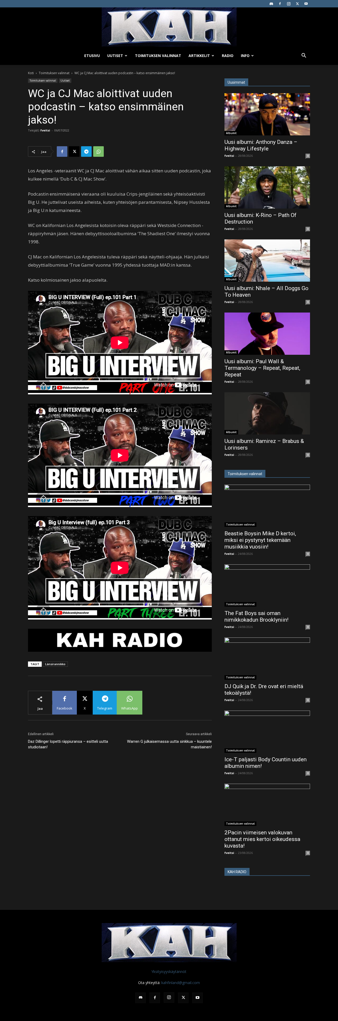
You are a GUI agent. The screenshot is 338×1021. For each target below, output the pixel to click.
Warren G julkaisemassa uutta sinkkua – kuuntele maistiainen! (169, 744)
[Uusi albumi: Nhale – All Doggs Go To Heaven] (267, 260)
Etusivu (92, 55)
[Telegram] (86, 151)
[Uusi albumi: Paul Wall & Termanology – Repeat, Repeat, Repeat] (267, 334)
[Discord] (271, 3)
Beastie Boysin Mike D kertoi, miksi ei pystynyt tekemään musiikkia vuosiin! (260, 540)
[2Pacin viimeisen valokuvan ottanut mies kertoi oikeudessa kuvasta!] (267, 805)
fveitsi (45, 130)
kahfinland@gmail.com (180, 982)
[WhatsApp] (98, 151)
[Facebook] (280, 3)
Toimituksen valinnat (158, 55)
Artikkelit (199, 55)
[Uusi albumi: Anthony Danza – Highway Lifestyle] (267, 114)
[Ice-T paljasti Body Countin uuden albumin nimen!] (267, 732)
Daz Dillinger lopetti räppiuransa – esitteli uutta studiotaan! (68, 744)
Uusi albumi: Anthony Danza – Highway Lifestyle (260, 145)
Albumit (231, 133)
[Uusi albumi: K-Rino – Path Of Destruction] (267, 187)
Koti (31, 73)
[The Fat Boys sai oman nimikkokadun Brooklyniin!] (267, 585)
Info (245, 55)
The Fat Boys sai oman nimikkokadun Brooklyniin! (256, 616)
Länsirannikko (55, 664)
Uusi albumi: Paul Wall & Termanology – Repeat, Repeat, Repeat (262, 368)
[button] (303, 56)
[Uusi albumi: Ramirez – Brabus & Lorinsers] (267, 413)
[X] (297, 3)
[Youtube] (306, 3)
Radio (227, 55)
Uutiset (115, 55)
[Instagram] (289, 3)
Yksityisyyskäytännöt (168, 971)
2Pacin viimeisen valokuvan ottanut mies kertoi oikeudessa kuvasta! (262, 839)
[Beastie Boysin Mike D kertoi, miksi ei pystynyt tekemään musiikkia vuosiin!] (267, 506)
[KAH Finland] (169, 26)
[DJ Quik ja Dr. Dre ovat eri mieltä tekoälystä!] (267, 658)
